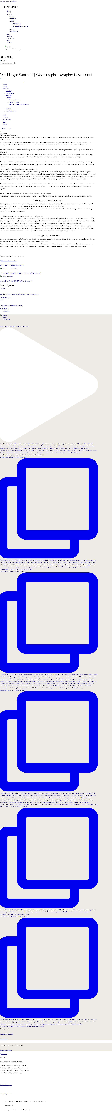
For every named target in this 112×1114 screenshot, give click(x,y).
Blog (1, 131)
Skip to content (4, 1)
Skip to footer (13, 1)
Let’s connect (4, 1039)
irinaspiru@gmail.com (6, 1034)
